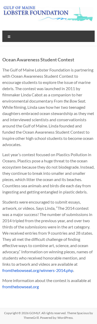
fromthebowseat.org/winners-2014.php (37, 270)
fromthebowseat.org (20, 286)
